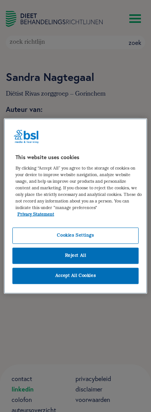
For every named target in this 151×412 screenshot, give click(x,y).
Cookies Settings (75, 235)
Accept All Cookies (75, 276)
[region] (76, 206)
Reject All (75, 255)
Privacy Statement (35, 214)
